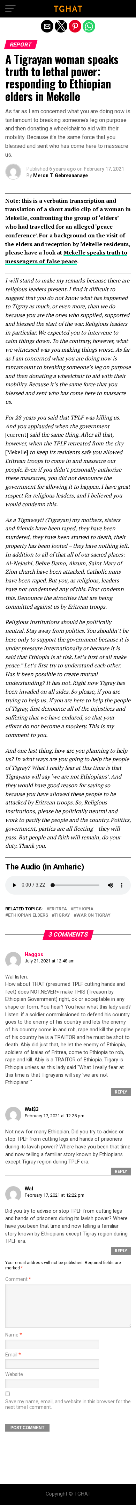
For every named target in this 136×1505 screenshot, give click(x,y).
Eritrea (58, 909)
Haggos (34, 954)
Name (13, 1335)
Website (14, 1374)
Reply (121, 1092)
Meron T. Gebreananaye (60, 175)
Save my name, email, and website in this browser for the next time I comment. (68, 1404)
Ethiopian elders (28, 915)
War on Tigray (93, 915)
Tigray (62, 915)
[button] (10, 8)
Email (13, 1354)
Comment (18, 1279)
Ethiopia (83, 909)
